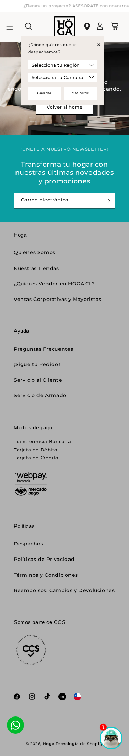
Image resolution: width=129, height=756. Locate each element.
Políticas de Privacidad (44, 559)
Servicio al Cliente (38, 380)
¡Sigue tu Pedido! (37, 364)
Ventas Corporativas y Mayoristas (57, 299)
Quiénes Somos (34, 252)
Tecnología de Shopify (79, 743)
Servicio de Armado (40, 395)
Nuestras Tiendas (36, 268)
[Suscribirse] (107, 201)
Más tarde (80, 93)
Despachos (28, 544)
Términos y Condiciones (46, 575)
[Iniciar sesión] (100, 28)
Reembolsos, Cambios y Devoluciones (64, 590)
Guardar (44, 93)
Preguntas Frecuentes (43, 349)
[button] (13, 26)
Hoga (49, 743)
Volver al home (65, 107)
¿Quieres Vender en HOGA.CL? (54, 284)
